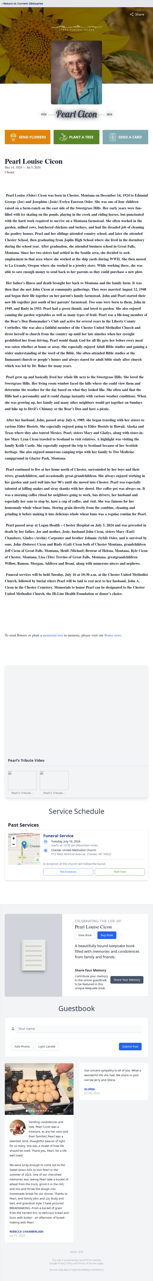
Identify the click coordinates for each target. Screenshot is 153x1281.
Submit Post (130, 1046)
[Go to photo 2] (29, 1111)
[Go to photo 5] (36, 1111)
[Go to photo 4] (34, 1111)
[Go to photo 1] (27, 1111)
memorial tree (53, 635)
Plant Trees (120, 871)
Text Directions (68, 871)
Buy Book (107, 935)
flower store (112, 635)
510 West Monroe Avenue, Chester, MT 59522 (81, 854)
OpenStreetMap (81, 1269)
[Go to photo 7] (41, 1111)
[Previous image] (8, 1089)
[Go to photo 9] (46, 1111)
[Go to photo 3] (31, 1111)
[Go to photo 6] (38, 1111)
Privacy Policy (65, 1263)
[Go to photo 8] (43, 1111)
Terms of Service (87, 1263)
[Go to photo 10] (48, 1111)
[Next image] (69, 1089)
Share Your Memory (127, 980)
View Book (85, 935)
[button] (24, 845)
